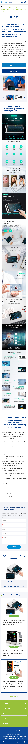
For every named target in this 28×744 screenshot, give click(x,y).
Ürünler (7, 6)
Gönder (14, 546)
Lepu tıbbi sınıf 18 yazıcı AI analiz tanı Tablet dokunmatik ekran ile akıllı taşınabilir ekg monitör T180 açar (14, 584)
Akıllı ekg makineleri (14, 6)
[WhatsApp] (10, 742)
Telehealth (6, 708)
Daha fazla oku (14, 696)
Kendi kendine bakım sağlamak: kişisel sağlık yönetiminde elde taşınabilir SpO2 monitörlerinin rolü (13, 685)
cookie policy (12, 738)
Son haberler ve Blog (11, 595)
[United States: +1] (3, 529)
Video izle (15, 71)
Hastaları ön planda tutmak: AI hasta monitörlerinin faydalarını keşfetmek (13, 653)
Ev (3, 6)
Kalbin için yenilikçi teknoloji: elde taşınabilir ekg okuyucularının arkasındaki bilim (14, 622)
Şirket (4, 713)
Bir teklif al (15, 65)
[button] (24, 97)
